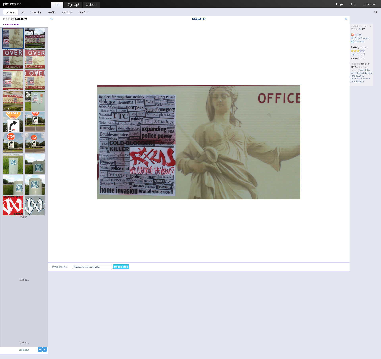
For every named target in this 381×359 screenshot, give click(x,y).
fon (360, 29)
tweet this (121, 266)
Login (340, 4)
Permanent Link (59, 266)
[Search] (376, 12)
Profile (51, 12)
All (22, 12)
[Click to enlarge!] (198, 142)
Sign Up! (73, 4)
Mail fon (83, 12)
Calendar (36, 12)
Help (353, 4)
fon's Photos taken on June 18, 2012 (361, 74)
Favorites (67, 12)
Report (357, 34)
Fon (57, 4)
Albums (10, 12)
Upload (91, 4)
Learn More (369, 4)
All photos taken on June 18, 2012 (360, 80)
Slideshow (24, 349)
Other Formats (361, 38)
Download (359, 41)
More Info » (364, 70)
